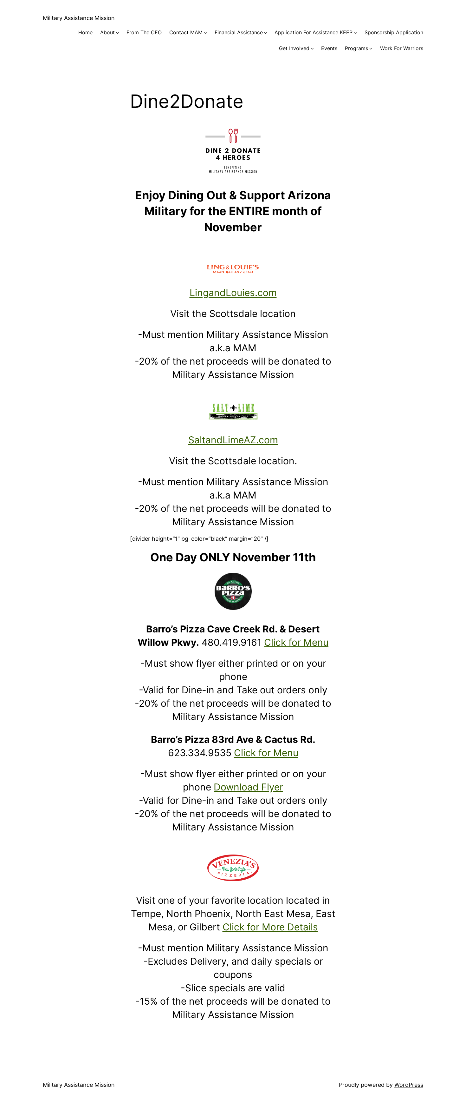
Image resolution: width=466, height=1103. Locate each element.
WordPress (408, 1084)
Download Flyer (248, 787)
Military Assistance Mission (79, 18)
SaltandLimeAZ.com (233, 440)
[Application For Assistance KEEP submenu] (355, 32)
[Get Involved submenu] (312, 48)
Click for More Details (270, 927)
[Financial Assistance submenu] (265, 32)
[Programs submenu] (370, 48)
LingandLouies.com (233, 292)
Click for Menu (296, 642)
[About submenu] (117, 32)
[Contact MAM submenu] (205, 32)
